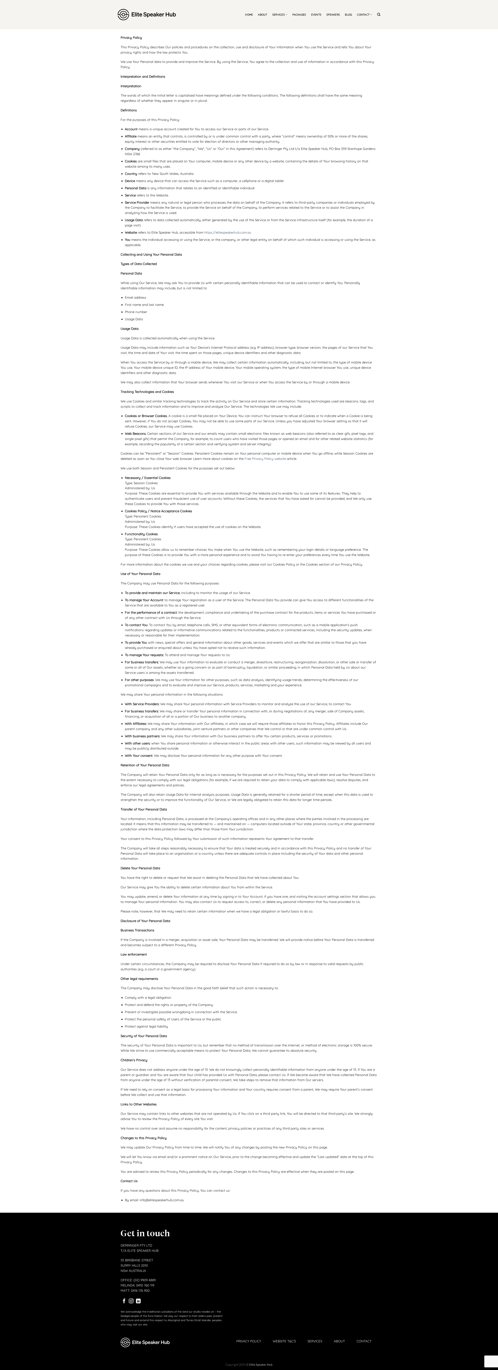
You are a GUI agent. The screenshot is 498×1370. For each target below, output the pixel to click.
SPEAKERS (333, 14)
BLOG (348, 14)
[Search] (378, 14)
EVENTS (316, 14)
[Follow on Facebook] (124, 1301)
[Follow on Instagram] (131, 1301)
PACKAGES (299, 14)
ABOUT (262, 14)
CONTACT (363, 14)
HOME (249, 14)
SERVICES (278, 14)
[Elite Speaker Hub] (147, 15)
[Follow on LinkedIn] (138, 1301)
